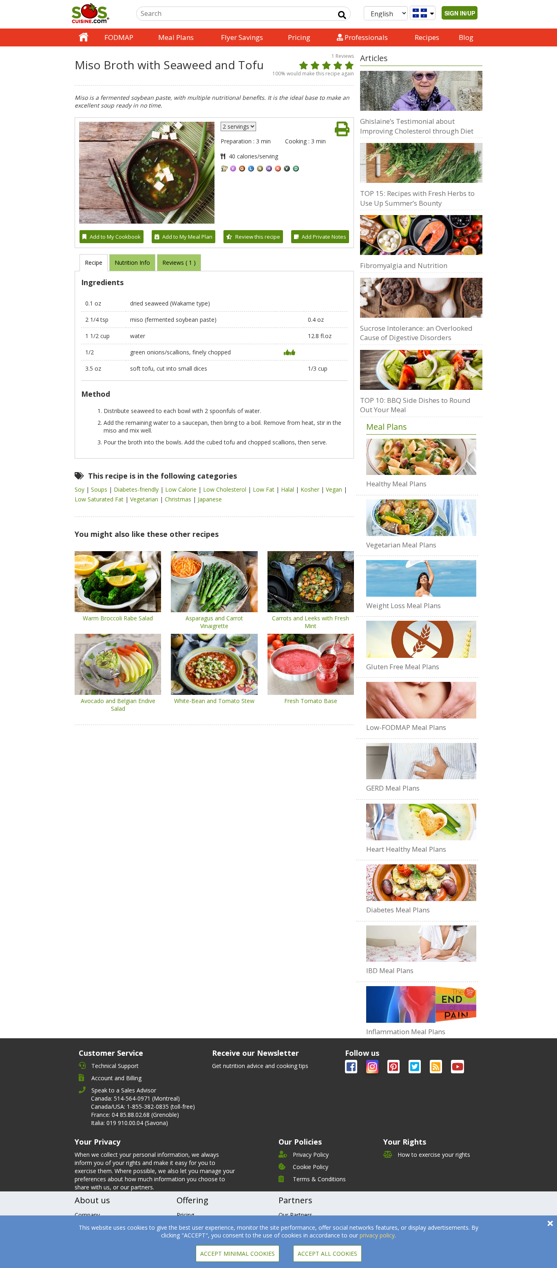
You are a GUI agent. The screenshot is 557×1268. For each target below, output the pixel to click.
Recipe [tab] (93, 262)
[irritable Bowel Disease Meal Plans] (421, 943)
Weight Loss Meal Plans (403, 605)
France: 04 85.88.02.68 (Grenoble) (135, 1115)
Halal (288, 489)
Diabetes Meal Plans (398, 909)
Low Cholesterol (225, 489)
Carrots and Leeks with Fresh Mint (310, 622)
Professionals (365, 37)
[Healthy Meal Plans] (421, 457)
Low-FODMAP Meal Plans (406, 727)
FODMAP (118, 37)
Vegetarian (145, 499)
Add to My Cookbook (115, 236)
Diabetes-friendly (137, 489)
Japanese (210, 499)
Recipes (427, 37)
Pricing (299, 37)
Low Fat (264, 489)
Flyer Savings (242, 37)
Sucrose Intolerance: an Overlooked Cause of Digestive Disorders (416, 333)
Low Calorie (181, 489)
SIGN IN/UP (459, 13)
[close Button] (550, 1223)
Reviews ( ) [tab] (179, 262)
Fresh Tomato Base (310, 701)
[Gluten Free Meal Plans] (421, 639)
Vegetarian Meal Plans (401, 544)
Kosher (311, 489)
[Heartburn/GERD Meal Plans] (421, 761)
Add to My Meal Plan (187, 236)
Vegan (335, 489)
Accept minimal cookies (237, 1253)
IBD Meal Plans (389, 970)
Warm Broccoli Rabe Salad (118, 618)
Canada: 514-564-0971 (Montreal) (135, 1098)
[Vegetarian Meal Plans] (421, 517)
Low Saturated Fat (100, 499)
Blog (466, 37)
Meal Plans (176, 37)
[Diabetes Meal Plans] (421, 882)
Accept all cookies (327, 1253)
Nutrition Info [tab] (132, 262)
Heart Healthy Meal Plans (406, 849)
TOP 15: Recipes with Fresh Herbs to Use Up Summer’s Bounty (417, 198)
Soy (80, 489)
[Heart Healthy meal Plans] (421, 822)
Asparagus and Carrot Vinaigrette (214, 622)
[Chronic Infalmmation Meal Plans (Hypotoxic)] (421, 1004)
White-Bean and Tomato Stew (214, 701)
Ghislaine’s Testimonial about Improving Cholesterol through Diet (416, 126)
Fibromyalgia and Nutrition (403, 265)
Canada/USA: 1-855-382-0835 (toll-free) (143, 1106)
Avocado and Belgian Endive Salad (118, 704)
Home (84, 37)
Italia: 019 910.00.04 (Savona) (129, 1123)
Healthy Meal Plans (396, 483)
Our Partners (295, 1215)
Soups (100, 489)
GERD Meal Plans (393, 788)
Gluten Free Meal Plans (402, 666)
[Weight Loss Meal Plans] (421, 578)
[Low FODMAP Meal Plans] (421, 700)
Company (87, 1215)
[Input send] (342, 15)
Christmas (179, 499)
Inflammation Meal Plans (405, 1031)
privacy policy (377, 1235)
